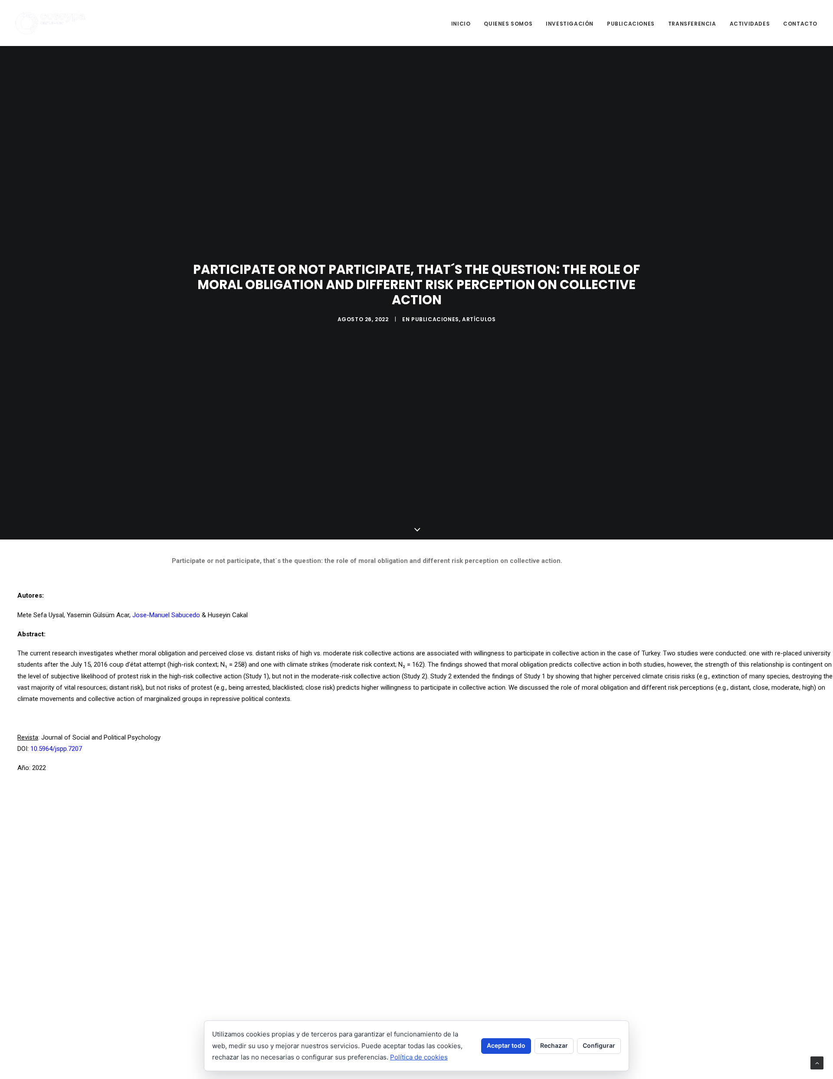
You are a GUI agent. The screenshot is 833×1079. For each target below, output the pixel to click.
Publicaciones (631, 23)
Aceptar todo (506, 1045)
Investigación (570, 23)
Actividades (750, 23)
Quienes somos (508, 23)
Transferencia (692, 23)
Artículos (478, 319)
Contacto (800, 23)
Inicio (461, 23)
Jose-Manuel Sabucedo (166, 615)
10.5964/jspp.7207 (56, 749)
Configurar (599, 1045)
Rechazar (554, 1045)
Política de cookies (419, 1057)
